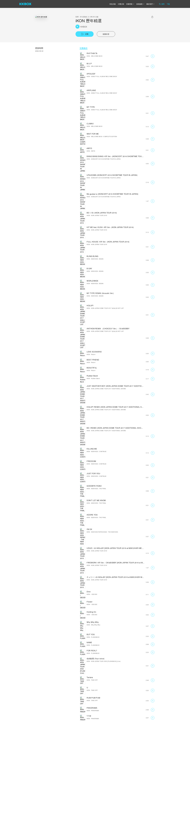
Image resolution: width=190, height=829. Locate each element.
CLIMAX (90, 123)
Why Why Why (93, 622)
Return (93, 354)
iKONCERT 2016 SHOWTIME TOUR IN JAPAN (106, 159)
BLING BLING (92, 256)
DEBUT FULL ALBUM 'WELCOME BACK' (104, 76)
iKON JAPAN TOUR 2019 (99, 551)
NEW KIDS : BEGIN (97, 259)
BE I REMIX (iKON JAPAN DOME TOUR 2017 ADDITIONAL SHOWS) (116, 428)
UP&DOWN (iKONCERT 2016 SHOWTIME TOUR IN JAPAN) (112, 175)
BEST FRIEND (93, 359)
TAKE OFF (94, 680)
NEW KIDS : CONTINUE (98, 451)
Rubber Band (92, 375)
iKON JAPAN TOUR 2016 (99, 215)
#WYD (89, 148)
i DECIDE (94, 594)
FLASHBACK (95, 637)
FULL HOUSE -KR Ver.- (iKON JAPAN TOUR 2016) (108, 241)
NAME (89, 642)
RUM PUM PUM (93, 697)
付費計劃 (121, 4)
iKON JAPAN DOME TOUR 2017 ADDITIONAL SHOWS (108, 389)
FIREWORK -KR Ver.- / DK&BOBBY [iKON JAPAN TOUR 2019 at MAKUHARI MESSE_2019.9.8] (127, 562)
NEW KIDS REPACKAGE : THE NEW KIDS (104, 532)
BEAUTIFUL (92, 367)
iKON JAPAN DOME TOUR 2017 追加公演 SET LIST (107, 308)
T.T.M (89, 716)
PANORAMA (92, 708)
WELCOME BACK (96, 56)
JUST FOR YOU (93, 473)
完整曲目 (84, 48)
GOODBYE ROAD (94, 486)
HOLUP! (90, 305)
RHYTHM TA (92, 53)
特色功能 (113, 4)
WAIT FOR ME (93, 134)
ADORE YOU (92, 514)
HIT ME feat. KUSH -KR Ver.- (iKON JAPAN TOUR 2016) (110, 227)
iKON (88, 56)
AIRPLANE (91, 90)
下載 (168, 4)
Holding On (91, 612)
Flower (89, 601)
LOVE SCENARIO (94, 351)
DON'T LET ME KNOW (96, 500)
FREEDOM (91, 461)
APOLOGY (91, 73)
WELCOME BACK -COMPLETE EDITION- (104, 136)
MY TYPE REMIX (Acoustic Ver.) (100, 293)
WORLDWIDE (92, 281)
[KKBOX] (25, 4)
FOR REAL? (92, 650)
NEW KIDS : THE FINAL (98, 488)
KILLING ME (92, 448)
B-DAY (89, 268)
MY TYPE (91, 107)
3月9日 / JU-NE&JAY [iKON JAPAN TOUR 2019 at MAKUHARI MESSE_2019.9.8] (120, 548)
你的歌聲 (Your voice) (95, 658)
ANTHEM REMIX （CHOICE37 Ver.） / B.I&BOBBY (108, 328)
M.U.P (89, 63)
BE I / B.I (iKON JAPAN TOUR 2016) (102, 212)
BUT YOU (91, 634)
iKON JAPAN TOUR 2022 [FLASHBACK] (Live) (106, 661)
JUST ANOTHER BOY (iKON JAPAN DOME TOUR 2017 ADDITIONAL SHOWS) (120, 386)
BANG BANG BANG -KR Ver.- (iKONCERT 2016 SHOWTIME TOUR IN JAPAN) (120, 156)
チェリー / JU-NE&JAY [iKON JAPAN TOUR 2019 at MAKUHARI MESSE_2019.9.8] (121, 577)
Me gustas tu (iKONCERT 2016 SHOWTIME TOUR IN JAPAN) (112, 194)
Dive (88, 591)
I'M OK (89, 529)
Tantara (90, 677)
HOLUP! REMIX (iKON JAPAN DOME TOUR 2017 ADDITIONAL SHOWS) (117, 407)
